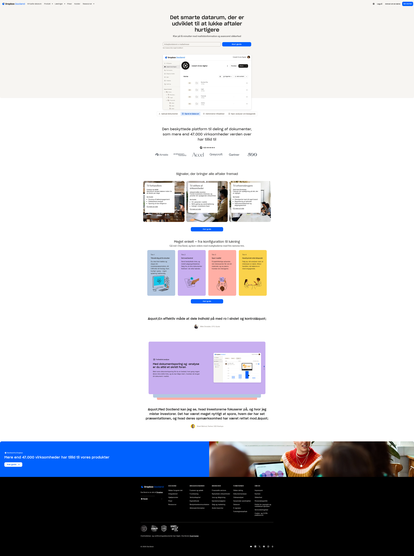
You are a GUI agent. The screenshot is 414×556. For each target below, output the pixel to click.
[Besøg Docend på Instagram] (268, 547)
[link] (379, 4)
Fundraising (194, 494)
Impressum (259, 490)
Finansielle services (219, 490)
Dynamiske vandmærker (242, 501)
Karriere (257, 494)
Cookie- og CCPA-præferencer (261, 514)
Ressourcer (172, 504)
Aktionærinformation (197, 508)
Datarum (236, 504)
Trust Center (194, 536)
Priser (170, 501)
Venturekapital (195, 497)
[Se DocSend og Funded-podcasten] (272, 547)
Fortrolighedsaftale (240, 511)
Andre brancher (217, 508)
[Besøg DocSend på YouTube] (251, 547)
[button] (236, 44)
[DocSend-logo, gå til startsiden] (13, 4)
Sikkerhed (258, 497)
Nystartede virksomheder (221, 494)
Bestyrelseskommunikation (199, 504)
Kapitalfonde (194, 501)
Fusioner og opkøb (196, 490)
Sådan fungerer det (175, 490)
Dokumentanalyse (240, 494)
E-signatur (237, 508)
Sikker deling (238, 490)
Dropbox (159, 492)
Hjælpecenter (173, 497)
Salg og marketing (218, 504)
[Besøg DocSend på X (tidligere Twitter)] (259, 547)
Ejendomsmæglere (218, 501)
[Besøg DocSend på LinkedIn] (255, 547)
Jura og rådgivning (218, 497)
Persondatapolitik (261, 501)
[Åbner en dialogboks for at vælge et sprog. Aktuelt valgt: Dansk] (373, 4)
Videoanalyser (238, 497)
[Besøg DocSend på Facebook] (264, 547)
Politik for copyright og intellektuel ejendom (263, 505)
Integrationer (173, 494)
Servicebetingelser (261, 510)
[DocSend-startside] (152, 487)
